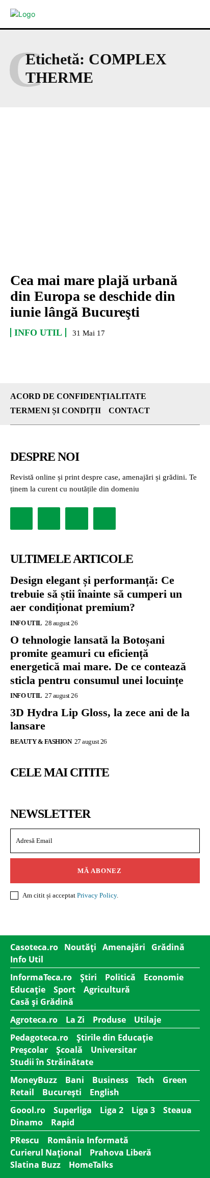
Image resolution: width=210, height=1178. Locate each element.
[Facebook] (21, 518)
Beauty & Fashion (40, 741)
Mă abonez (99, 871)
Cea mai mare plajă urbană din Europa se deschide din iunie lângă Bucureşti (93, 296)
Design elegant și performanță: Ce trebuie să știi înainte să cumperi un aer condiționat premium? (96, 594)
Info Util (38, 332)
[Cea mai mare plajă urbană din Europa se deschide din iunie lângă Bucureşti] (105, 206)
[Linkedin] (76, 518)
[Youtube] (104, 518)
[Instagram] (49, 518)
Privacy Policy (97, 895)
